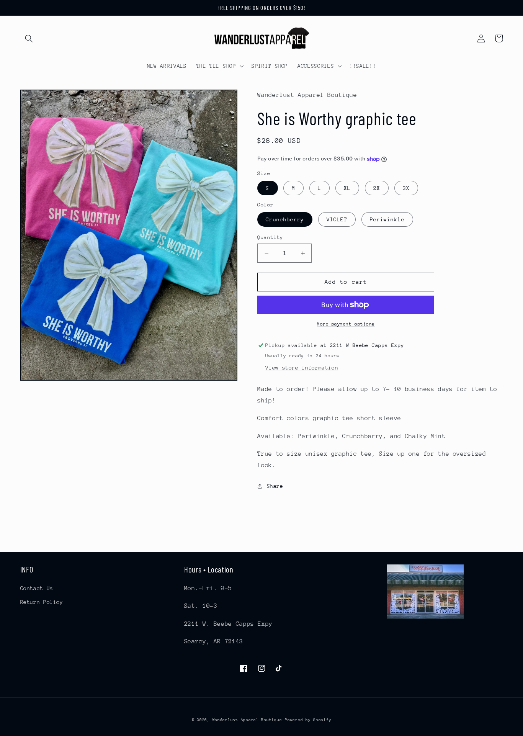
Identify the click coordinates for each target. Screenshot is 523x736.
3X (406, 188)
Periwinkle (387, 219)
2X (376, 188)
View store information (301, 368)
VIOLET (337, 219)
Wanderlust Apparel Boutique (247, 720)
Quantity (270, 237)
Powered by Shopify (308, 720)
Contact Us (36, 588)
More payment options (346, 324)
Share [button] (275, 486)
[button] (29, 38)
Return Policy (41, 602)
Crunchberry (285, 219)
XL (347, 188)
